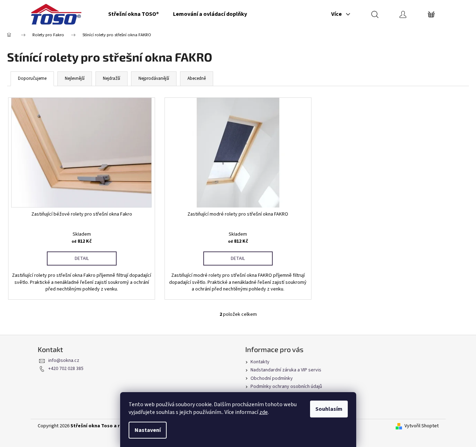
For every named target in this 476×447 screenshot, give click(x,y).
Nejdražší (111, 78)
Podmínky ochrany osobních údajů (286, 386)
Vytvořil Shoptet (421, 426)
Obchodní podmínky (272, 378)
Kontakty (260, 361)
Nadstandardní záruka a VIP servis (286, 369)
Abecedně (196, 78)
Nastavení (148, 430)
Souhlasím (328, 409)
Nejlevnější (75, 78)
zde (263, 412)
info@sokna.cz (63, 360)
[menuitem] (133, 14)
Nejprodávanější (153, 78)
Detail (82, 258)
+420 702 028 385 (66, 368)
